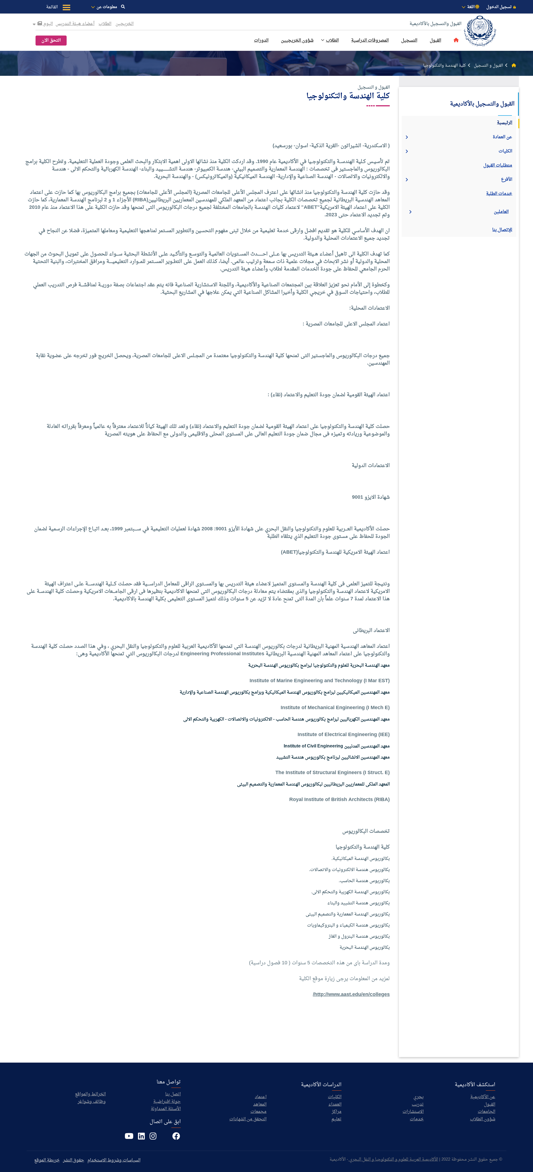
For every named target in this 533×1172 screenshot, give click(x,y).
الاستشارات (413, 1112)
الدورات (261, 40)
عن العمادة (502, 137)
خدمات (417, 1119)
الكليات (505, 151)
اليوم (47, 24)
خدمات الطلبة (499, 194)
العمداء (334, 1104)
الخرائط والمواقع (90, 1094)
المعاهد (259, 1104)
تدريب (418, 1104)
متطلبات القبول (497, 165)
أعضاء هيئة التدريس (75, 24)
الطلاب (105, 24)
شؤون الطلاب (482, 1119)
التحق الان (51, 40)
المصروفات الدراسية (370, 40)
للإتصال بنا (502, 230)
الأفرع (506, 179)
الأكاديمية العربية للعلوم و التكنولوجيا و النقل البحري (393, 1159)
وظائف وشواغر (92, 1102)
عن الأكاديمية (482, 1097)
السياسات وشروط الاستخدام (113, 1160)
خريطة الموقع (47, 1160)
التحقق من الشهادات (247, 1119)
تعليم (336, 1119)
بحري (418, 1097)
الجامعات (486, 1112)
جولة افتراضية (167, 1102)
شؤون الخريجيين (297, 40)
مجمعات (258, 1112)
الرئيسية (504, 123)
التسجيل (409, 40)
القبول (435, 40)
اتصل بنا (173, 1094)
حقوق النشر (73, 1160)
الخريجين (124, 24)
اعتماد (260, 1097)
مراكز (336, 1112)
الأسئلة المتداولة (166, 1109)
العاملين (501, 212)
